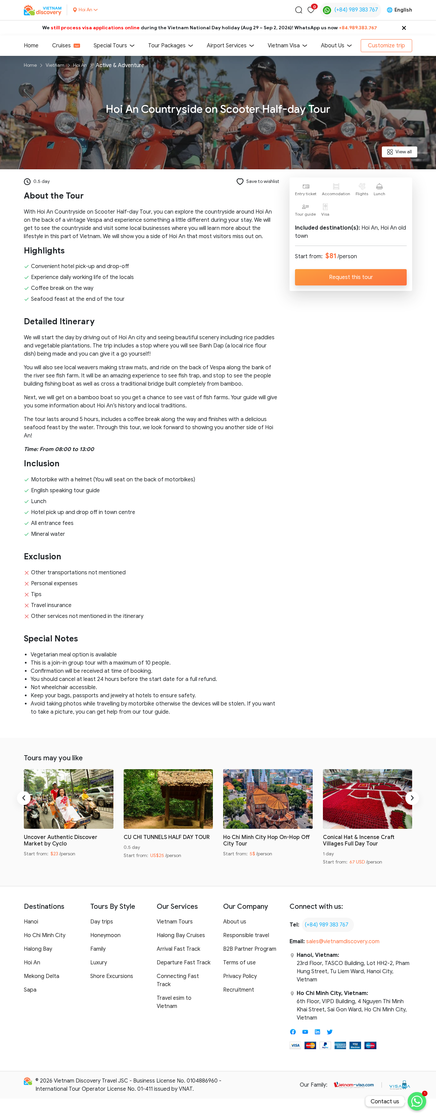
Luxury (98, 962)
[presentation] (24, 798)
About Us (332, 45)
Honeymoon (105, 935)
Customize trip (386, 45)
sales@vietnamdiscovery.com (342, 941)
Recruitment (238, 989)
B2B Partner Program (249, 949)
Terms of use (239, 962)
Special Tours (110, 45)
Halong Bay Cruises (181, 935)
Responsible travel (246, 935)
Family (98, 949)
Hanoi (31, 921)
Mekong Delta (41, 976)
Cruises (61, 45)
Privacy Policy (240, 976)
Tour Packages (167, 45)
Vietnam (55, 65)
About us (234, 921)
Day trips (101, 921)
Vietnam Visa (284, 45)
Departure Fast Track (184, 962)
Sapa (30, 989)
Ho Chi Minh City (44, 935)
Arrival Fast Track (178, 949)
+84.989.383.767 (358, 28)
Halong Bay (38, 949)
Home (31, 45)
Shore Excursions (111, 976)
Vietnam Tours (175, 921)
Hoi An (80, 65)
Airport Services (227, 45)
